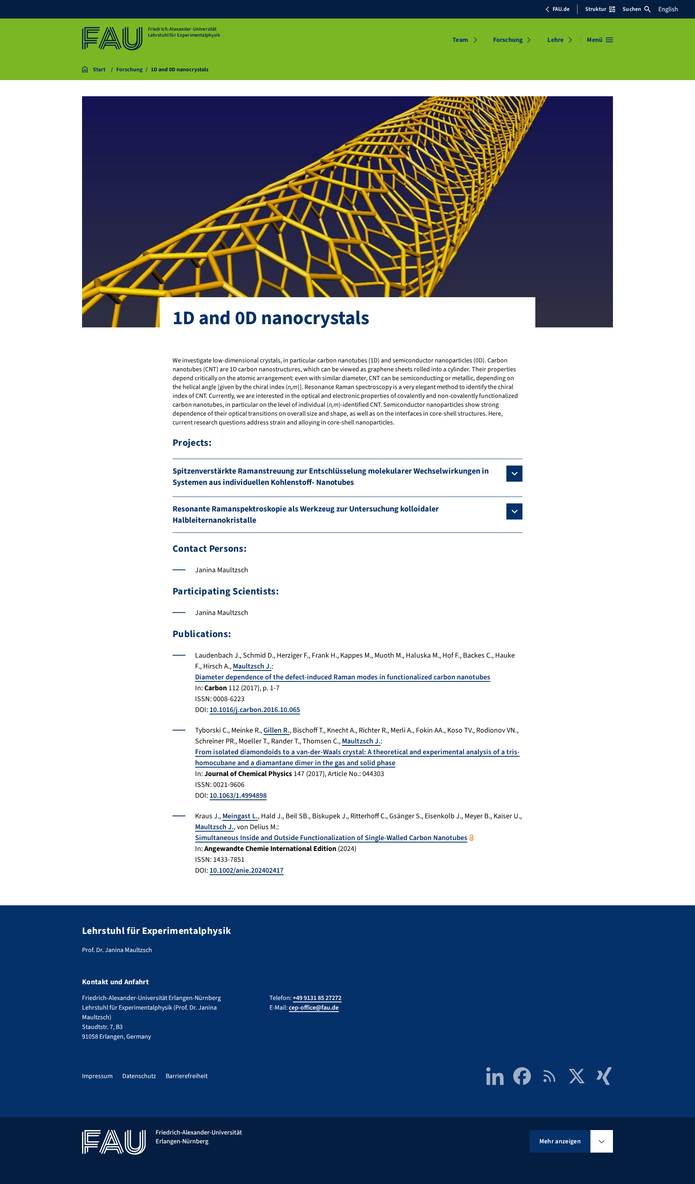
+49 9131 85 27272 (317, 998)
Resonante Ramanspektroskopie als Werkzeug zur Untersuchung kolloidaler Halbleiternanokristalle (306, 514)
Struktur (595, 9)
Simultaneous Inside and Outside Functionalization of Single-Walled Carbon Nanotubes (331, 838)
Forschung (508, 39)
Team (460, 39)
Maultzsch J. (252, 666)
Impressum (97, 1076)
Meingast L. (240, 816)
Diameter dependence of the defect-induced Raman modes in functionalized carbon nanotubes (342, 677)
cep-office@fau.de (314, 1007)
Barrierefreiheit (187, 1076)
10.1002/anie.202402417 (247, 870)
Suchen (632, 9)
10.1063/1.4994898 (238, 796)
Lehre (555, 39)
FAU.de (561, 9)
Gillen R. (276, 730)
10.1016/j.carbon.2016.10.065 (255, 710)
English (668, 9)
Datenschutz (139, 1076)
